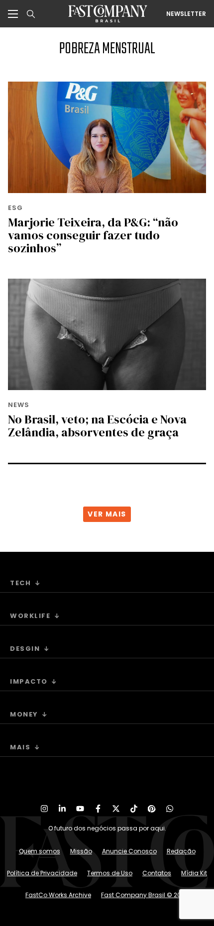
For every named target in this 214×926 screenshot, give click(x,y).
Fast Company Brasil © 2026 (145, 895)
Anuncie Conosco (129, 851)
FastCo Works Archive (58, 895)
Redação (181, 851)
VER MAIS (107, 514)
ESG (15, 207)
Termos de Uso (109, 873)
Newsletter (186, 14)
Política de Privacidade (42, 873)
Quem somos (39, 851)
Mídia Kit (194, 873)
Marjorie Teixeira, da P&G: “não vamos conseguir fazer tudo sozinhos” (93, 235)
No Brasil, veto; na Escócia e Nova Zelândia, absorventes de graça (97, 425)
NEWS (18, 405)
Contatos (156, 873)
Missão (81, 851)
